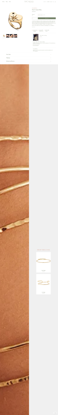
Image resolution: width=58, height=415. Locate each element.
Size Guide (8, 54)
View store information (36, 45)
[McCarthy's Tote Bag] (35, 37)
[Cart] (55, 1)
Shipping (8, 57)
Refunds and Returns (10, 61)
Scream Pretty (34, 8)
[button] (6, 1)
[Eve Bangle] (43, 282)
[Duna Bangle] (43, 261)
